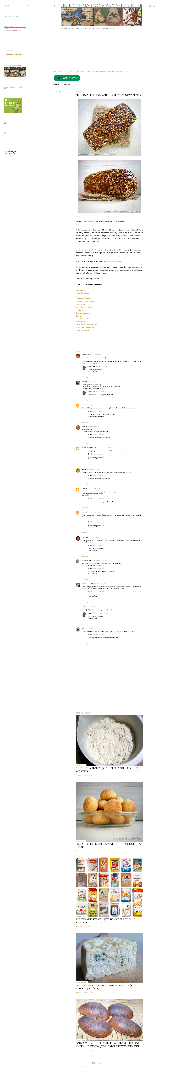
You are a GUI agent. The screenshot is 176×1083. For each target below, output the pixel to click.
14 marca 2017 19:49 (99, 499)
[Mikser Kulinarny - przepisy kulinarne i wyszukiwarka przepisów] (13, 113)
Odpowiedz (86, 377)
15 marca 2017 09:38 (93, 628)
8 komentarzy (88, 851)
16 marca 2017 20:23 (102, 613)
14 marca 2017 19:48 (99, 475)
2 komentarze (88, 775)
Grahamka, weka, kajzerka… (86, 301)
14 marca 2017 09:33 (107, 448)
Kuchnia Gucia (81, 304)
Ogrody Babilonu (82, 310)
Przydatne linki (113, 28)
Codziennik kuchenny (84, 298)
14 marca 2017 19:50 (99, 522)
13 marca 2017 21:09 (105, 405)
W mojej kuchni (81, 321)
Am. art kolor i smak (83, 293)
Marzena (85, 537)
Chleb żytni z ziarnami (114, 261)
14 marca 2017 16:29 (99, 583)
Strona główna (67, 28)
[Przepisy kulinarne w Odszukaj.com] (10, 154)
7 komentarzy (88, 1050)
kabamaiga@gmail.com (90, 405)
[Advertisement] (104, 51)
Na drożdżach (82, 28)
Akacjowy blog (81, 290)
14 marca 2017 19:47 (98, 454)
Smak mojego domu (83, 313)
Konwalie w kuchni (88, 560)
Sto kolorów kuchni (83, 319)
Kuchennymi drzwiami (84, 307)
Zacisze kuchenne (82, 330)
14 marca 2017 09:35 (93, 469)
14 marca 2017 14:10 (101, 560)
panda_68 (91, 366)
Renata (84, 489)
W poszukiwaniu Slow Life (91, 448)
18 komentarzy (88, 926)
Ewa (83, 607)
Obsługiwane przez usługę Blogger (106, 1063)
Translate (20, 31)
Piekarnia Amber (89, 221)
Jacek (90, 411)
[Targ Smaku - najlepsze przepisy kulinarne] (9, 141)
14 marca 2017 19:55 (98, 592)
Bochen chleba (81, 296)
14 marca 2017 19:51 (98, 545)
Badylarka (85, 355)
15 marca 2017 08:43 (92, 607)
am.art (84, 469)
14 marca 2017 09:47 (94, 489)
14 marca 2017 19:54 (98, 568)
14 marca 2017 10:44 (95, 537)
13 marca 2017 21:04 (93, 381)
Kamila (84, 426)
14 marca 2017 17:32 (98, 411)
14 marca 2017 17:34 (99, 434)
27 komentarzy (88, 992)
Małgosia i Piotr (87, 583)
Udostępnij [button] (57, 91)
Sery (103, 28)
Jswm (84, 628)
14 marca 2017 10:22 (95, 512)
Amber (84, 382)
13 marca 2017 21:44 (93, 426)
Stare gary (80, 316)
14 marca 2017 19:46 (101, 391)
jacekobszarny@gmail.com (14, 54)
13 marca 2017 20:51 (95, 355)
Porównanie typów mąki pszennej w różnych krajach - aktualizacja (105, 921)
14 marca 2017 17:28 (101, 366)
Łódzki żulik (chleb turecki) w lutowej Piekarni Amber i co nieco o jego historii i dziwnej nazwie (107, 1044)
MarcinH (85, 512)
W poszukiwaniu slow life (85, 327)
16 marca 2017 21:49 (98, 634)
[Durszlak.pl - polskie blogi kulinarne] (8, 123)
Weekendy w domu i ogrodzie (87, 324)
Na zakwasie (94, 28)
